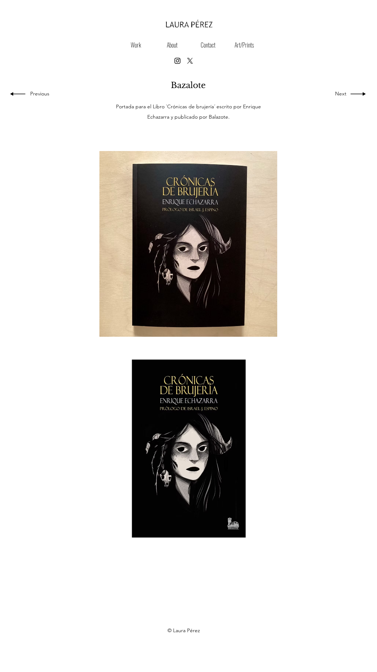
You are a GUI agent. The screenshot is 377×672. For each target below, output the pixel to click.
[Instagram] (177, 61)
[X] (190, 61)
